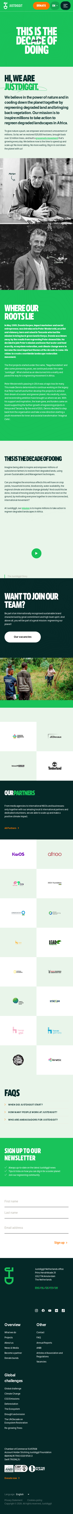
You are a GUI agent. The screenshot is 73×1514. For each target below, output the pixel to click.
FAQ (38, 1337)
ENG (37, 1287)
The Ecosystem (12, 1409)
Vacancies (41, 1361)
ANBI (38, 1347)
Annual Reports (44, 1342)
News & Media (11, 1347)
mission (26, 508)
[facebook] (43, 1310)
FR (51, 1287)
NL (42, 1287)
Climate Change (12, 1393)
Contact (40, 1332)
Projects (8, 1337)
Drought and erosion (14, 1414)
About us (8, 1342)
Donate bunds (11, 1358)
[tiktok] (63, 1310)
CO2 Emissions (11, 1398)
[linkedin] (56, 1310)
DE (47, 1287)
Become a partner (13, 1353)
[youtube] (49, 1310)
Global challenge (12, 1388)
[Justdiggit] (13, 5)
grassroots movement (47, 138)
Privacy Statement (13, 1500)
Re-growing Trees (13, 1428)
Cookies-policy (34, 1500)
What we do (10, 1332)
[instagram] (36, 1310)
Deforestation (11, 1404)
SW (56, 1287)
